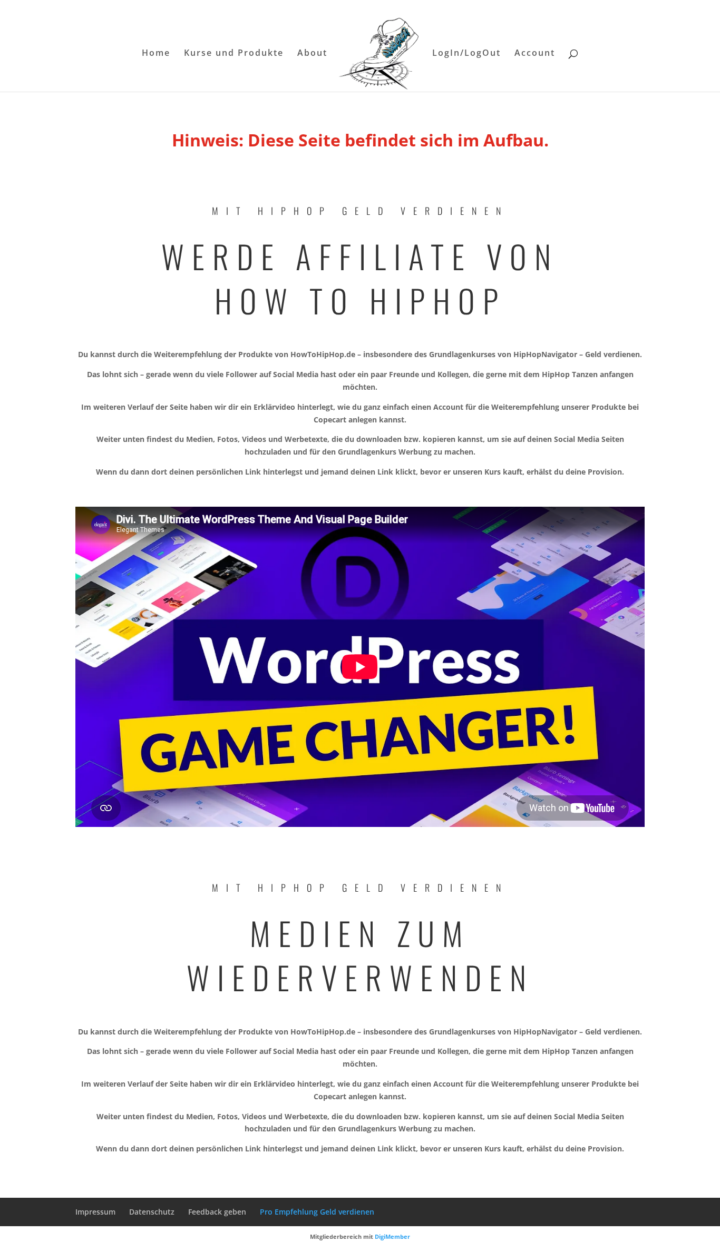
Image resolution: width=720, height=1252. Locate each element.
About (312, 53)
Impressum (95, 1212)
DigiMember (392, 1236)
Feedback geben (217, 1212)
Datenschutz (151, 1212)
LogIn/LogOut (466, 53)
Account (534, 53)
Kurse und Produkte (234, 53)
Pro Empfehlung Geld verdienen (317, 1212)
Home (156, 53)
